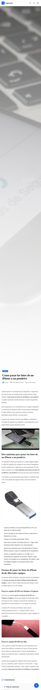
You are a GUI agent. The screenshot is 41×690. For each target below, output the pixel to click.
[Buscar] (30, 3)
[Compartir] (36, 685)
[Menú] (37, 3)
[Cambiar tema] (34, 3)
